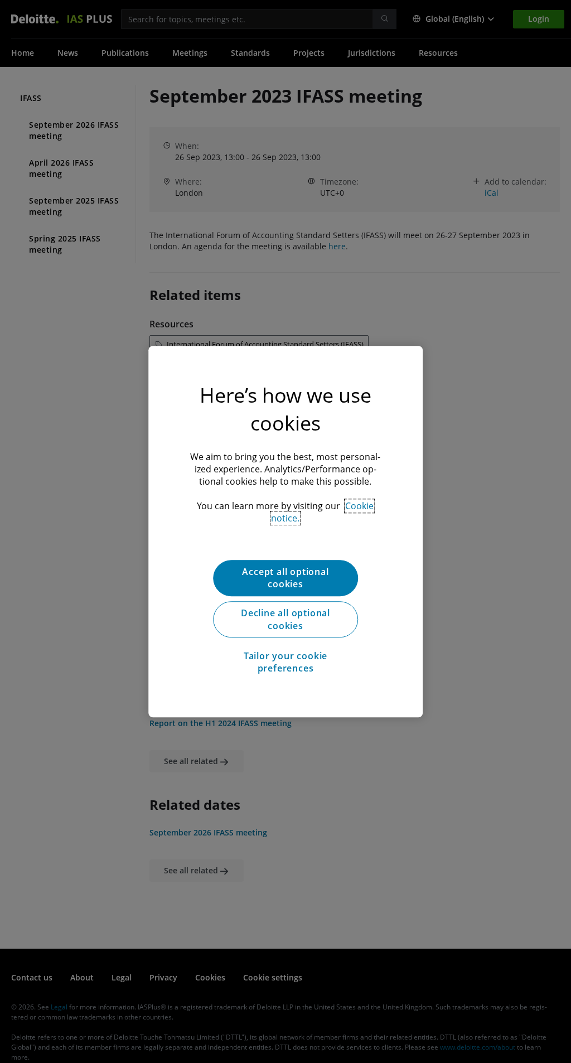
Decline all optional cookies (285, 619)
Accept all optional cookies (285, 578)
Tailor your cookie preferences (285, 662)
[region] (285, 531)
